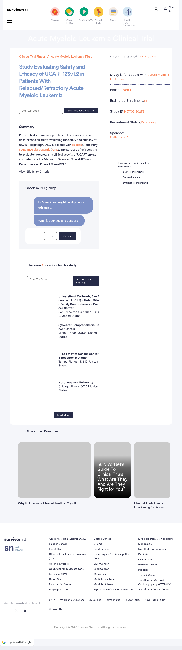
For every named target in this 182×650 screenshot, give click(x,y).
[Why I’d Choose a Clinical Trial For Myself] (54, 470)
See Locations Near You (81, 110)
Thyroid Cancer (147, 575)
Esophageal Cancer (60, 589)
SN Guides (95, 600)
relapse (77, 144)
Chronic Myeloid (59, 564)
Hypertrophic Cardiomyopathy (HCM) (111, 556)
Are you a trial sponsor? (133, 56)
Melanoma (100, 574)
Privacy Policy (132, 600)
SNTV (52, 600)
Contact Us (55, 609)
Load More (63, 415)
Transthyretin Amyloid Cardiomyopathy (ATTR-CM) (154, 582)
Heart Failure (101, 549)
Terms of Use (112, 600)
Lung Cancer (101, 569)
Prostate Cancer (147, 565)
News (113, 20)
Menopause (145, 544)
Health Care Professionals (127, 22)
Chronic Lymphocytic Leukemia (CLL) (67, 556)
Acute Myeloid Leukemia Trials (71, 56)
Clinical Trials (98, 21)
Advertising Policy (155, 600)
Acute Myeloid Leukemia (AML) (67, 539)
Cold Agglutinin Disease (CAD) (67, 569)
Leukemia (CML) (58, 574)
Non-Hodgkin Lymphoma (152, 549)
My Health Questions (72, 600)
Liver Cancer (101, 564)
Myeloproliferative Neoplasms (155, 539)
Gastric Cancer (102, 539)
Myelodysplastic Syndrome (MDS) (113, 589)
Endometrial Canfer (60, 584)
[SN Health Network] (15, 548)
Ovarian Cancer (147, 559)
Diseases (54, 20)
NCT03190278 (134, 111)
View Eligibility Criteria (34, 171)
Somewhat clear (132, 177)
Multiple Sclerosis (104, 584)
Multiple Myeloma (104, 579)
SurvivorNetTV (83, 20)
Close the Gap (69, 21)
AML (55, 149)
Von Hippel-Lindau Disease (154, 589)
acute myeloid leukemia (34, 149)
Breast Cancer (57, 549)
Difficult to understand (135, 183)
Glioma (98, 544)
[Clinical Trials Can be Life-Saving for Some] (152, 470)
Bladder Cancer (58, 544)
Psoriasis (143, 554)
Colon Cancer (57, 579)
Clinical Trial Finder (32, 56)
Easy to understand (133, 172)
